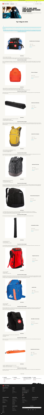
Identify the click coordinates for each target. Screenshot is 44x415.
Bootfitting (13, 401)
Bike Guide (4, 401)
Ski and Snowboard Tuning (14, 398)
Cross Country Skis (14, 409)
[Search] (33, 4)
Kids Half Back (13, 402)
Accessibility (23, 402)
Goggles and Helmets (14, 410)
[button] (35, 1)
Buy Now (32, 108)
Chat (22, 395)
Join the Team (23, 399)
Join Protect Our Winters (34, 398)
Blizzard (3, 410)
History (23, 398)
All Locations (33, 391)
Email (22, 393)
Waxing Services (13, 399)
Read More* (15, 379)
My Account (4, 391)
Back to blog (22, 373)
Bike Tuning (13, 403)
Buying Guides (13, 391)
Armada (3, 409)
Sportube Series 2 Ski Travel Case (22, 31)
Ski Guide (3, 398)
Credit (12, 390)
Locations (23, 394)
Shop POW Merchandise (34, 399)
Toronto (33, 390)
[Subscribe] (40, 407)
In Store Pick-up (4, 390)
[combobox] (24, 3)
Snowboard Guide (4, 399)
